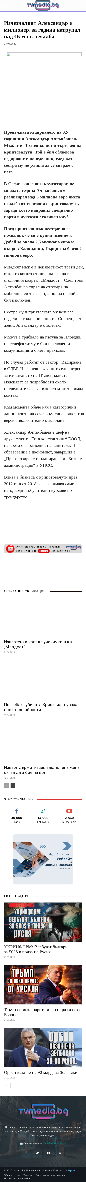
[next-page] (12, 785)
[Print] (67, 570)
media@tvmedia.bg (55, 1143)
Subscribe (69, 808)
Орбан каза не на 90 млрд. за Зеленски (40, 1072)
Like (17, 808)
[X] (30, 570)
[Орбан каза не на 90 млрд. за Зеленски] (43, 1047)
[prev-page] (6, 785)
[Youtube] (48, 1153)
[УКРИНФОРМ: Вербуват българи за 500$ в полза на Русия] (43, 922)
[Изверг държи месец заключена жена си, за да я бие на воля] (43, 742)
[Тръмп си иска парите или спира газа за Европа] (43, 984)
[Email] (57, 570)
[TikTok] (37, 1153)
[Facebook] (21, 570)
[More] (76, 570)
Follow (43, 808)
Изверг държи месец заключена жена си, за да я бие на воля (42, 770)
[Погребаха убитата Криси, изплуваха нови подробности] (43, 680)
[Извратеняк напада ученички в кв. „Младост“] (43, 617)
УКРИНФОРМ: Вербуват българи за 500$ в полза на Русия (36, 949)
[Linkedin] (48, 570)
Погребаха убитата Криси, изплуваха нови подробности (40, 707)
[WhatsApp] (39, 570)
